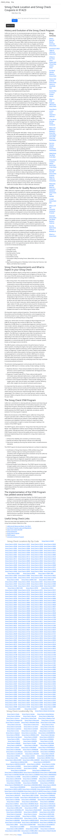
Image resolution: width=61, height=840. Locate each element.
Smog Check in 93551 (11, 652)
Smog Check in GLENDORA (18, 770)
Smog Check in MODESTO (47, 737)
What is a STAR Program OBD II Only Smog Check (52, 102)
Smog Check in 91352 (37, 661)
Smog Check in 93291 (24, 569)
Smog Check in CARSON (33, 764)
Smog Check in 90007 (24, 607)
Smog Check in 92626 (11, 571)
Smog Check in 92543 (37, 671)
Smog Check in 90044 (11, 613)
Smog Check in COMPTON (48, 760)
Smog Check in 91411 (24, 667)
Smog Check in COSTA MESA (13, 822)
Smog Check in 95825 (14, 573)
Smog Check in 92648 (50, 702)
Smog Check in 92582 (50, 682)
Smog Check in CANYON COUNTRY (15, 764)
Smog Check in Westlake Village (30, 722)
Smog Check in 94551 (50, 596)
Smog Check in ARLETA (47, 754)
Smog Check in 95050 (37, 557)
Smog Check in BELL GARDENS (31, 760)
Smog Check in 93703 (32, 588)
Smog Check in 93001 (11, 548)
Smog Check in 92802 (37, 704)
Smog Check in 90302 (50, 638)
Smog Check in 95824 (37, 571)
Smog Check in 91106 (24, 654)
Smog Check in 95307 (11, 584)
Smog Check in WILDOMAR (14, 812)
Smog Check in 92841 (50, 694)
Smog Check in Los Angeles (29, 731)
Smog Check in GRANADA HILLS (41, 770)
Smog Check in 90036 (37, 613)
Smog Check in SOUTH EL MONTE (33, 791)
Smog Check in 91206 (11, 636)
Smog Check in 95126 (50, 569)
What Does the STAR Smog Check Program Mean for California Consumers (52, 175)
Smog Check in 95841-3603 (45, 573)
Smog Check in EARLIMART (28, 747)
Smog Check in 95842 (24, 575)
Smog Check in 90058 (24, 611)
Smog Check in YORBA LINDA (29, 831)
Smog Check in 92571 (50, 679)
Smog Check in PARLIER (13, 743)
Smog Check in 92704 (24, 704)
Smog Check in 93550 (24, 650)
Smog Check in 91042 (11, 669)
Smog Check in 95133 (11, 561)
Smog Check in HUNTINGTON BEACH (40, 826)
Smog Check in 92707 (50, 700)
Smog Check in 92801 (24, 692)
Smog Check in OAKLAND (14, 749)
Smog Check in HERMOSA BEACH (14, 772)
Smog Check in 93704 (24, 590)
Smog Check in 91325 (50, 650)
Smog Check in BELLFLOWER (13, 760)
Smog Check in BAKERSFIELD (48, 774)
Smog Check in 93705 (50, 577)
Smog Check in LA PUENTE (47, 776)
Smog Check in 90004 (37, 567)
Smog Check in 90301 (11, 640)
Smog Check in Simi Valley (48, 722)
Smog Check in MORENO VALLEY (29, 804)
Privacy (19, 834)
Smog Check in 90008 (11, 615)
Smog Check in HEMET (13, 801)
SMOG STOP (10, 25)
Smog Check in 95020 (50, 559)
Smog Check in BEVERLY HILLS (45, 758)
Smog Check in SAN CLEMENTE (15, 829)
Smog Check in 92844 (50, 692)
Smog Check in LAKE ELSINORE (46, 799)
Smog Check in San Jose (14, 724)
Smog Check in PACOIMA (14, 783)
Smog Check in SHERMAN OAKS (47, 793)
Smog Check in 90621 (11, 700)
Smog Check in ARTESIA (13, 756)
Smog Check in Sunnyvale (14, 726)
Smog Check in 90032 (50, 600)
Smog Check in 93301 (11, 552)
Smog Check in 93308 (37, 546)
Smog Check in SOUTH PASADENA (14, 791)
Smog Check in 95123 (37, 559)
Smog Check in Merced (29, 716)
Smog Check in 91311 (50, 623)
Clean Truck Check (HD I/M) (14, 530)
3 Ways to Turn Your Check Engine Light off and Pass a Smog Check (52, 62)
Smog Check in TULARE (29, 743)
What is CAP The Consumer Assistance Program (52, 209)
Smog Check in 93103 (37, 544)
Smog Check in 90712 (50, 642)
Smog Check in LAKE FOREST (46, 816)
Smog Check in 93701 (37, 590)
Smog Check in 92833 (24, 694)
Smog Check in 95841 (11, 577)
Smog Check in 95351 (37, 582)
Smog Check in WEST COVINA (30, 795)
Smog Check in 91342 (24, 661)
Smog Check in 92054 (37, 686)
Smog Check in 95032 (37, 563)
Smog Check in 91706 (50, 619)
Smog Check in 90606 (24, 663)
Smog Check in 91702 (37, 619)
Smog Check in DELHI (14, 741)
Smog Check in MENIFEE (30, 812)
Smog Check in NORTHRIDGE (46, 781)
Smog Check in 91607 (31, 709)
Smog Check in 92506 (50, 675)
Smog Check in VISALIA (12, 747)
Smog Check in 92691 (11, 690)
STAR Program (11, 535)
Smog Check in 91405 (50, 665)
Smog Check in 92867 (24, 688)
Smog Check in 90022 (37, 607)
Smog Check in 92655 (24, 696)
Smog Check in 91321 (11, 650)
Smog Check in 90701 (24, 619)
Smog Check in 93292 (11, 544)
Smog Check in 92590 (24, 677)
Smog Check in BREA (12, 824)
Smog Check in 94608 (37, 596)
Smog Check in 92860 (37, 673)
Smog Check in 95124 (24, 559)
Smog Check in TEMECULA (13, 806)
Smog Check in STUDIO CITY (29, 793)
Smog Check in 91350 (24, 659)
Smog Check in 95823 (50, 571)
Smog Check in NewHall (13, 781)
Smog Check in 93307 (37, 550)
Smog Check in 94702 (13, 579)
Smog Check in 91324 (37, 650)
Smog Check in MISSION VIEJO (14, 818)
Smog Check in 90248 (37, 629)
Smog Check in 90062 (24, 604)
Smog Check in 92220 (24, 673)
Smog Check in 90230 (50, 627)
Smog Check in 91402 (50, 652)
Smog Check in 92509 (37, 677)
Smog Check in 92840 (50, 704)
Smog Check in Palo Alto (47, 726)
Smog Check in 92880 (37, 675)
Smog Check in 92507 (11, 673)
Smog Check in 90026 (50, 604)
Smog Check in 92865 (14, 709)
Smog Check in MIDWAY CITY (48, 822)
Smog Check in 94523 (11, 550)
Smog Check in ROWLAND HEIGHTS (41, 787)
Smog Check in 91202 (37, 636)
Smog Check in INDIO (49, 810)
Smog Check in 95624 (24, 686)
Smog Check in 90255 (37, 640)
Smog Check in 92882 (50, 669)
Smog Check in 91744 (24, 644)
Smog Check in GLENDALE (47, 768)
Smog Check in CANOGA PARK (19, 762)
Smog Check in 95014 (37, 565)
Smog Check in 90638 (11, 642)
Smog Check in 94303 (11, 565)
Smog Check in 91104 (37, 654)
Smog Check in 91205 (11, 638)
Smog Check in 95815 (50, 575)
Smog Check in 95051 (50, 563)
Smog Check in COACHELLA (47, 804)
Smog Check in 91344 (24, 638)
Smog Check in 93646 (37, 577)
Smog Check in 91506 (24, 621)
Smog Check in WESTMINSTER (30, 822)
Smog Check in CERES (13, 739)
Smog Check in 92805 (37, 692)
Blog (12, 2)
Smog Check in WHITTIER (31, 751)
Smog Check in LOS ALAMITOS (46, 824)
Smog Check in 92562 (37, 679)
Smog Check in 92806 (37, 694)
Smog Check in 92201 (11, 684)
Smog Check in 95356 (24, 584)
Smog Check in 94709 (11, 598)
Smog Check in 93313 (50, 550)
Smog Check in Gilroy (48, 724)
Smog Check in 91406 (37, 663)
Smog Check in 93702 (24, 577)
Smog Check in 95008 (50, 565)
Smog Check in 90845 (24, 561)
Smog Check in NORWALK (47, 751)
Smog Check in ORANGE (13, 816)
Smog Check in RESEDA (49, 785)
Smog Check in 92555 (50, 684)
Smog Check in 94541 (37, 569)
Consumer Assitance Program (15, 537)
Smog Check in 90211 (37, 621)
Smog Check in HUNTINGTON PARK (15, 774)
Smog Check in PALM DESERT (33, 810)
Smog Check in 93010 (24, 554)
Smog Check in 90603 (24, 669)
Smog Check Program (13, 533)
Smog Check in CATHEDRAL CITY (15, 810)
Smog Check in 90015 (50, 609)
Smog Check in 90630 (37, 688)
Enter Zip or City (16, 13)
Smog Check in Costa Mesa (29, 733)
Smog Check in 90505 (50, 667)
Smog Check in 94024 (11, 569)
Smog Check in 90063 (24, 609)
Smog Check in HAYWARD (30, 779)
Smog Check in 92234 (11, 682)
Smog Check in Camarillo (13, 722)
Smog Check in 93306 (24, 546)
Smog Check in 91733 (24, 634)
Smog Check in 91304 (24, 627)
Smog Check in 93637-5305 (15, 588)
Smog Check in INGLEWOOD (32, 772)
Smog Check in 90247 (50, 629)
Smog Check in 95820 (29, 573)
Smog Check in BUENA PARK (28, 824)
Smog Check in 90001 (37, 604)
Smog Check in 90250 (24, 640)
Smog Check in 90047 (11, 604)
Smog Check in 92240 (48, 541)
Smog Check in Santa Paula (28, 718)
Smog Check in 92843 (24, 698)
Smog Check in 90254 (37, 638)
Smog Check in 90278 (11, 657)
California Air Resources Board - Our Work (19, 526)
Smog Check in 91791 (37, 667)
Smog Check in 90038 (50, 613)
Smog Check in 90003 (50, 602)
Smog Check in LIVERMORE (30, 749)
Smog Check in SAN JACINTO (30, 801)
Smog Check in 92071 (24, 544)
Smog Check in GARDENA (31, 766)
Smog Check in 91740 (24, 636)
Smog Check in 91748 (11, 659)
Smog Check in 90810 (50, 648)
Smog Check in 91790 (24, 665)
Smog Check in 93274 (37, 592)
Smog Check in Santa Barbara (45, 714)
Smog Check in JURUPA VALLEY (30, 806)
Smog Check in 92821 (37, 696)
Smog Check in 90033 (37, 600)
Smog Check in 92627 (37, 700)
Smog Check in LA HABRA (17, 826)
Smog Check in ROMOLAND (47, 806)
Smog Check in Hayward (13, 733)
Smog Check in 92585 (50, 677)
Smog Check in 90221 (11, 625)
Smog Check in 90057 (11, 609)
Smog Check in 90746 (37, 625)
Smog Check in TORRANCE (47, 795)
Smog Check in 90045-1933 (29, 579)
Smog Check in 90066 (50, 598)
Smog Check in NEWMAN (47, 739)
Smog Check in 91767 (37, 652)
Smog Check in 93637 (50, 586)
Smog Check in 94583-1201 (46, 579)
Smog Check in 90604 (37, 665)
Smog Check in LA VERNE (13, 776)
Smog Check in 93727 (50, 590)
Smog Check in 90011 (24, 600)
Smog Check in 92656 (24, 707)
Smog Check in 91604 (50, 661)
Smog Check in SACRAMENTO (46, 733)
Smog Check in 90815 (37, 646)
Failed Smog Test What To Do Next (52, 155)
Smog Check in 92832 (50, 696)
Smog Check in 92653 (50, 690)
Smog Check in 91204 (50, 636)
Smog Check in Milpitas (13, 716)
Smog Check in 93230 (11, 594)
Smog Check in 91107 (24, 652)
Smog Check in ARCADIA (32, 754)
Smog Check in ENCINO (30, 768)
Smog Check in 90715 (11, 644)
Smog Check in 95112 (24, 557)
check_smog (5, 2)
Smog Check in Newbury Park (46, 718)
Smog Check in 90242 (50, 632)
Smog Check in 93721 (24, 592)
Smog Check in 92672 (24, 702)
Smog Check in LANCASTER (13, 779)
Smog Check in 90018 (11, 611)
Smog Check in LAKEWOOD (30, 776)
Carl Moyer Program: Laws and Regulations (19, 528)
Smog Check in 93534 (50, 644)
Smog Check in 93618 (24, 594)
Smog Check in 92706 (11, 688)
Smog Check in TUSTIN (30, 818)
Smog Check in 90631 (24, 700)
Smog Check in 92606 (37, 702)
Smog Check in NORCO (12, 804)
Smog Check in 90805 (11, 646)
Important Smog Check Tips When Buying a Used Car (52, 219)
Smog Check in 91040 (37, 659)
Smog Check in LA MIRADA (32, 774)
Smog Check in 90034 (37, 617)
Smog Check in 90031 (37, 609)
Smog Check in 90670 (50, 659)
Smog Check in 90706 (11, 623)
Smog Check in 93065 (50, 554)
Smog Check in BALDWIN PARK (45, 756)
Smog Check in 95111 (11, 559)
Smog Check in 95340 (11, 546)
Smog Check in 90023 (11, 607)
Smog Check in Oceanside (14, 814)
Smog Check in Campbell (31, 729)
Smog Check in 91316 (37, 634)
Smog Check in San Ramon (14, 737)
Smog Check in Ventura (12, 718)
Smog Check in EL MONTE (14, 768)
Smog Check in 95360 (11, 586)
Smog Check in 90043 (50, 615)
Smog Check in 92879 (37, 682)
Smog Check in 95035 (50, 544)
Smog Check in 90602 (11, 665)
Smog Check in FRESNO (13, 735)
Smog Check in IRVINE (32, 829)
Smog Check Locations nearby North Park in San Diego (52, 163)
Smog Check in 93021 (11, 554)
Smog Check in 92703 (50, 698)
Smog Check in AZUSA (28, 756)
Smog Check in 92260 (24, 682)
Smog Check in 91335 (24, 657)
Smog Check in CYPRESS (29, 816)
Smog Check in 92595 (24, 684)
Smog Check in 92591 (37, 684)
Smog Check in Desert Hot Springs (44, 711)
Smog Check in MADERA (30, 741)
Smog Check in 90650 (24, 617)
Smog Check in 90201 (11, 621)
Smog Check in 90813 (37, 648)
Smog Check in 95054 (37, 561)
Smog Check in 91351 (24, 625)
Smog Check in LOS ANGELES (14, 751)
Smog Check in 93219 (50, 594)
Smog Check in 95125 (50, 557)
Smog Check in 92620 (11, 698)
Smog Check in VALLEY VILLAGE (47, 831)
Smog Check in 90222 (24, 623)
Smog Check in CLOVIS (46, 741)
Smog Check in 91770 (50, 657)
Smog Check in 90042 (11, 617)
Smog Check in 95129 (24, 563)
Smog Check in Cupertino (14, 729)
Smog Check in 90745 (11, 627)
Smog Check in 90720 (37, 698)
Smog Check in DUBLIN (30, 737)
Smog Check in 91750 (37, 642)
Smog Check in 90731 (50, 567)
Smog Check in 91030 (11, 661)
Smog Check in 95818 (24, 571)
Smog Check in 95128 (11, 563)
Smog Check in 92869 (11, 692)
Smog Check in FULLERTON (47, 820)
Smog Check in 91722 (37, 627)
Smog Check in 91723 (11, 629)
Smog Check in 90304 (50, 640)
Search (15, 20)
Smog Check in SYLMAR (49, 791)
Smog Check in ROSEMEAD (17, 787)
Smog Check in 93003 (50, 546)
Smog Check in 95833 (11, 575)
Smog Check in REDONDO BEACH (33, 785)
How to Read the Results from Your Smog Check (52, 42)
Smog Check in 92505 (11, 677)
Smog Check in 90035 (11, 600)
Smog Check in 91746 (37, 644)
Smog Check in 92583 (50, 671)
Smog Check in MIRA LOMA (14, 808)
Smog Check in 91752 (11, 679)
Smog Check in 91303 (37, 623)
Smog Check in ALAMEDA (47, 749)
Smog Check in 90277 (37, 657)
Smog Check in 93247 (37, 594)
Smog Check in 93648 (11, 590)
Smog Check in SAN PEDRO (48, 797)
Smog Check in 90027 (50, 611)
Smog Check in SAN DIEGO (30, 833)
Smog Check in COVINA (48, 764)
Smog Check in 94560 (37, 598)
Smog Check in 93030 (37, 548)
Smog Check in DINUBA (31, 745)
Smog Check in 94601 (24, 598)
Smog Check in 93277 (24, 596)
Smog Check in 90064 (24, 613)
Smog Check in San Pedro (47, 731)
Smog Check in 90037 (50, 607)
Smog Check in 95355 (24, 582)
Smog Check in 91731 (50, 634)
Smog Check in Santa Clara (31, 724)
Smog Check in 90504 (11, 567)
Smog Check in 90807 (24, 646)
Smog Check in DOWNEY (14, 766)
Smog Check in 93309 (37, 552)
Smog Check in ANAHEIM (13, 820)
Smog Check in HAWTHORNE (48, 772)
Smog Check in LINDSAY (47, 745)
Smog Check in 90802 (50, 646)
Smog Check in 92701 (37, 690)
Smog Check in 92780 (24, 690)
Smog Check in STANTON (47, 829)
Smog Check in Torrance (47, 729)
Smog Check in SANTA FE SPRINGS (46, 789)
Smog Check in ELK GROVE (47, 812)
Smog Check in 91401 (50, 663)
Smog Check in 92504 (11, 671)
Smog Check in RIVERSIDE (28, 799)
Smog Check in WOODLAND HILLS (29, 797)
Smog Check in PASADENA (30, 783)
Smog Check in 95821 (37, 575)
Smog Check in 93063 (11, 557)
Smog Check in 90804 (11, 648)
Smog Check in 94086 (50, 548)
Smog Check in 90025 (37, 615)
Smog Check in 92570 (24, 679)
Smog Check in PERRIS (31, 808)
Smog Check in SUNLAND (29, 789)
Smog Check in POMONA (47, 783)
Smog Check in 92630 (50, 688)
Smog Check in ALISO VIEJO (13, 831)
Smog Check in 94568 (11, 582)
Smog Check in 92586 (11, 686)
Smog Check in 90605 (24, 602)
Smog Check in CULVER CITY (15, 754)
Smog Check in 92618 (24, 567)
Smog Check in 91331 (11, 619)
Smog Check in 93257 (11, 596)
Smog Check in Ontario (30, 814)
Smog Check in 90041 (11, 602)
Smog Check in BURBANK (28, 758)
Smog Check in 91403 (11, 667)
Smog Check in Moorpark (32, 720)
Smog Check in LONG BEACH (47, 779)
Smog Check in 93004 (24, 548)
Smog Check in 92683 (11, 696)
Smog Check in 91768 (11, 654)
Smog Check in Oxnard (47, 720)
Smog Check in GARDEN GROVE (30, 820)
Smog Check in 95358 (50, 582)
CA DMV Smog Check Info (52, 201)
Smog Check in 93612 (47, 588)
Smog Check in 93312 (50, 552)
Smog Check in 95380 (50, 584)
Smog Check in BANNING (47, 801)
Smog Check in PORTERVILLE (46, 747)
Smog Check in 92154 (47, 709)
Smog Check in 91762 (50, 686)
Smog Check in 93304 (24, 550)
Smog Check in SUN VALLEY (13, 793)
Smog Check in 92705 (11, 704)
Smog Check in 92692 (11, 694)
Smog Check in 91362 (37, 554)
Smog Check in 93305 (24, 552)
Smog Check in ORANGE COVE (30, 735)
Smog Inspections (12, 531)
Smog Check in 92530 (24, 671)
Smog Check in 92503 (50, 673)
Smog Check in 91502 (50, 621)
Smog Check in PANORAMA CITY (14, 785)
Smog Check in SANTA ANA (46, 814)
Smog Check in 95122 (24, 565)
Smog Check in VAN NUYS (13, 795)
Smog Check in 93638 (37, 586)
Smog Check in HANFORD (14, 745)
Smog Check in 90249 (11, 634)
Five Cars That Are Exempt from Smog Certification (52, 146)
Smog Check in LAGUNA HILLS (46, 818)
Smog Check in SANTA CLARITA (13, 789)
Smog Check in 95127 (50, 561)
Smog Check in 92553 (11, 675)
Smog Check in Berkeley (48, 735)
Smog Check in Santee (28, 714)
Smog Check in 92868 (37, 707)
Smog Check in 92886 (50, 707)
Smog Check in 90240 (37, 632)
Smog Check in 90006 (24, 615)
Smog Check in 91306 (50, 625)
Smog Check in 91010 (11, 632)
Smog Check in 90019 (37, 602)
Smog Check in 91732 (24, 632)
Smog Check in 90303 (24, 642)
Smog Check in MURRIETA (47, 808)
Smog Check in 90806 (24, 648)
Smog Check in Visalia (13, 714)
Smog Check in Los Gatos (31, 726)
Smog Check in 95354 (37, 584)
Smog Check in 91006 (50, 617)
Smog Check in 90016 (37, 611)
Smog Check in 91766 (50, 654)
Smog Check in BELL (12, 758)
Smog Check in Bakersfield (46, 716)
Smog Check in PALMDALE (29, 781)
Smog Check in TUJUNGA (12, 797)
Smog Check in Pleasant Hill (14, 720)
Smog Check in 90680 (11, 707)
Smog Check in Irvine (13, 731)
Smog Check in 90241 (24, 629)
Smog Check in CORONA (13, 799)
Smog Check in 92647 (11, 702)
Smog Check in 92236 (24, 675)
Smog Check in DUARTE (47, 766)
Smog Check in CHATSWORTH (42, 762)
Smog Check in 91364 (37, 669)
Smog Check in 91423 (11, 663)
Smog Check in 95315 (24, 586)
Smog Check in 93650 (11, 592)
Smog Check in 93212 (50, 592)
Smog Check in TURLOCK (30, 739)
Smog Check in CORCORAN (46, 743)
